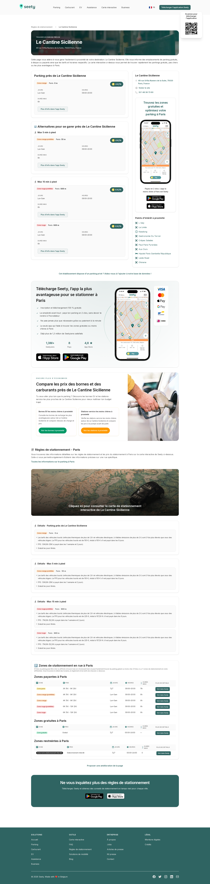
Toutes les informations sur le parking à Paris (52, 461)
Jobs (109, 844)
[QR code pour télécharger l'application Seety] (191, 28)
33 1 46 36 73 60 (146, 92)
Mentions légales (152, 839)
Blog (71, 859)
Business (35, 864)
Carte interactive (76, 839)
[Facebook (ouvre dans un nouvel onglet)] (154, 876)
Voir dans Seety (162, 689)
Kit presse (111, 854)
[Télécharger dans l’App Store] (155, 206)
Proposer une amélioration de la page (105, 765)
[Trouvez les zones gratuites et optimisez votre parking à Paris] (156, 151)
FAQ (71, 844)
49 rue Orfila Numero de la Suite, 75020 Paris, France (58, 48)
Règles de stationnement (41, 27)
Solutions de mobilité (78, 854)
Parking (34, 844)
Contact (110, 859)
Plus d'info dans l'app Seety (53, 109)
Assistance (36, 859)
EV (32, 854)
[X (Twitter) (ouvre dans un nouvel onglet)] (159, 876)
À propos (111, 839)
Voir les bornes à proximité (52, 430)
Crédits (148, 844)
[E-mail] (177, 876)
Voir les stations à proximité (95, 430)
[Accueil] (27, 7)
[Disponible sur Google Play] (155, 198)
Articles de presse (115, 849)
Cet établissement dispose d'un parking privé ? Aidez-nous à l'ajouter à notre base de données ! (105, 273)
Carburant (36, 849)
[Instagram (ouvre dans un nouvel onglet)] (165, 876)
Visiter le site (144, 88)
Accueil (34, 839)
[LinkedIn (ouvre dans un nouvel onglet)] (171, 876)
